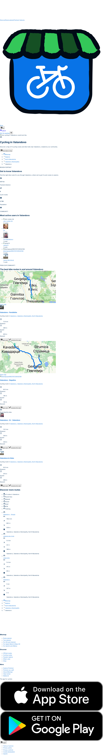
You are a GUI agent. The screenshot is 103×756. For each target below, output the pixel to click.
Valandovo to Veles (7, 458)
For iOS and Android (9, 642)
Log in (4, 130)
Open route (5, 340)
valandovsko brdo (8, 536)
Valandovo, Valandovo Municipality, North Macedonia (26, 316)
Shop (4, 661)
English (4, 742)
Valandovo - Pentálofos (8, 312)
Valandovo (6, 579)
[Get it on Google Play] (51, 726)
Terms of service (8, 746)
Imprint (5, 754)
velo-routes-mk (8, 221)
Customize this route (16, 340)
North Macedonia (10, 159)
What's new (6, 659)
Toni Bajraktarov (8, 239)
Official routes (7, 653)
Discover (2, 20)
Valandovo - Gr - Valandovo (10, 420)
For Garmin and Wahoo (10, 646)
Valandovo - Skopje (9, 514)
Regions (7, 157)
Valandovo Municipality (12, 161)
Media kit (6, 676)
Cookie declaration (9, 752)
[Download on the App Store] (51, 696)
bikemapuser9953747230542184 (13, 251)
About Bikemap (8, 672)
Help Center (7, 674)
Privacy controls (8, 750)
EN (3, 128)
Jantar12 (5, 245)
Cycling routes (7, 655)
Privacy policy (7, 748)
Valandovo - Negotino (8, 380)
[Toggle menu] (11, 132)
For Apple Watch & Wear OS (11, 644)
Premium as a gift (8, 670)
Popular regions (8, 657)
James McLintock (8, 260)
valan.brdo (6, 558)
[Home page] (51, 9)
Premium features (19, 20)
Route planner (9, 20)
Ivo (4, 230)
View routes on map (7, 150)
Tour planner (7, 640)
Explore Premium (8, 668)
